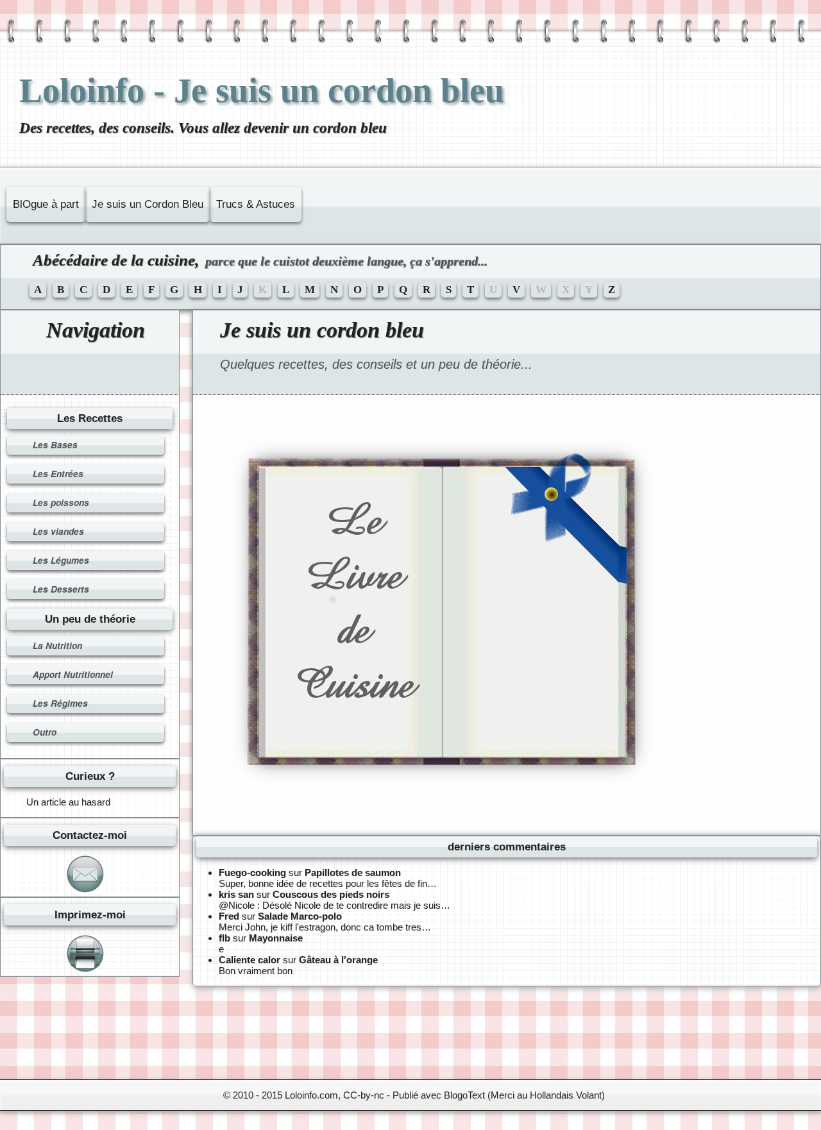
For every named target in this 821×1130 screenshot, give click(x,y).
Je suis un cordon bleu (322, 330)
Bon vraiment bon (255, 970)
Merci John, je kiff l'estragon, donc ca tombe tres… (325, 927)
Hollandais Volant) (567, 1095)
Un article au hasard (68, 802)
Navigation (95, 330)
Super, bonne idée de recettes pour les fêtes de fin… (328, 883)
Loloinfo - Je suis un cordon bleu (261, 90)
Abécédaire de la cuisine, (260, 260)
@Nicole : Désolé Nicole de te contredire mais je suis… (334, 905)
